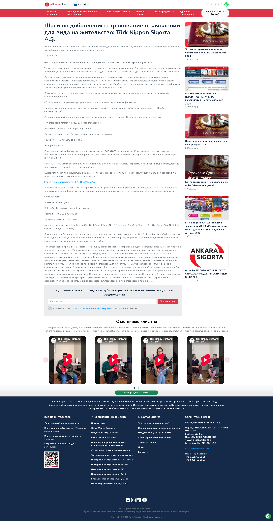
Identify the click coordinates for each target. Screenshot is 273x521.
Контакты (143, 451)
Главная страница (52, 13)
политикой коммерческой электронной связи (95, 308)
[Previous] (46, 360)
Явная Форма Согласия (103, 428)
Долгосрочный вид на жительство (62, 423)
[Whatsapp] (268, 516)
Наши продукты (163, 11)
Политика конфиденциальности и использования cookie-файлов (108, 444)
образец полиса (140, 13)
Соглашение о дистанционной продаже (112, 454)
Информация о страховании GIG (107, 469)
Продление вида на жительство (154, 432)
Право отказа (98, 423)
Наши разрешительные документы (109, 483)
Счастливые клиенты (136, 321)
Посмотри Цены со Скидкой (215, 13)
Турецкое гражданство (187, 13)
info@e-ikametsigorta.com (198, 448)
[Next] (227, 360)
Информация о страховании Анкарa (109, 464)
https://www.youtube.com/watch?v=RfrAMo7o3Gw (70, 182)
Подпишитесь (167, 301)
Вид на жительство (117, 11)
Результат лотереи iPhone (104, 432)
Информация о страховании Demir (109, 474)
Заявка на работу (147, 442)
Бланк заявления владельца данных (110, 478)
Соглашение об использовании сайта (110, 450)
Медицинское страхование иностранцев (82, 13)
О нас (141, 447)
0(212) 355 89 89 (214, 4)
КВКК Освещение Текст (103, 437)
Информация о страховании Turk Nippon (112, 459)
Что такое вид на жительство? (153, 423)
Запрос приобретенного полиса (154, 437)
